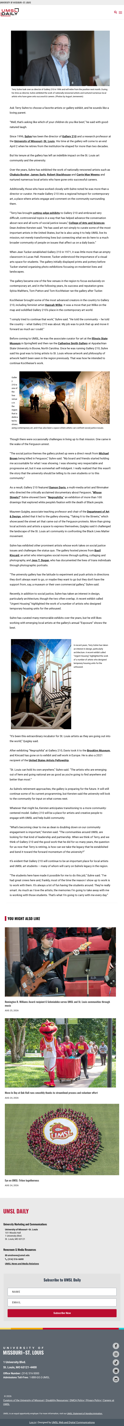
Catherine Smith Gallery (73, 343)
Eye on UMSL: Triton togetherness (22, 1180)
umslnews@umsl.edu (19, 1255)
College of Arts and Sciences (87, 223)
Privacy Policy (93, 1400)
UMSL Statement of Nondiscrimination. (85, 1413)
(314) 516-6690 (16, 1259)
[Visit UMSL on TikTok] (116, 1362)
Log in (32, 1422)
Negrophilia (55, 497)
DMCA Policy (77, 1400)
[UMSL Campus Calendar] (116, 1379)
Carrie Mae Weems (88, 174)
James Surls (38, 174)
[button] (120, 12)
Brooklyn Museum (98, 750)
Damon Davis (57, 487)
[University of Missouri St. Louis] (23, 1353)
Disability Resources (57, 1400)
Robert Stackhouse (59, 174)
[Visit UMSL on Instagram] (116, 1354)
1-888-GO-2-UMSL (39, 1377)
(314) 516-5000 (30, 1373)
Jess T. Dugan (40, 560)
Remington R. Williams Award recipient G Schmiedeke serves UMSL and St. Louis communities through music (57, 1003)
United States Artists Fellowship (49, 760)
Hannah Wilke (53, 305)
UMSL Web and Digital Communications (73, 1422)
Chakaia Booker (19, 174)
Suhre (28, 136)
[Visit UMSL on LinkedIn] (116, 1371)
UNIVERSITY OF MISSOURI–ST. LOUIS (15, 2)
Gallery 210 (69, 136)
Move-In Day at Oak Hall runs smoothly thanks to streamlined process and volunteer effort (51, 1093)
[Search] (115, 12)
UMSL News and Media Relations (22, 1263)
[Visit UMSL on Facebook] (116, 1346)
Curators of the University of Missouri (23, 1400)
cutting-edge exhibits (46, 213)
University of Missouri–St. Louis (34, 141)
